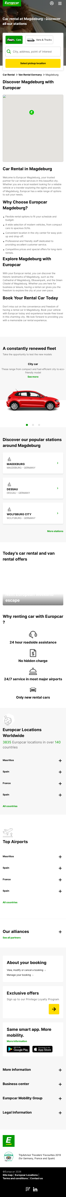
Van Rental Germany (30, 74)
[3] (39, 425)
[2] (33, 425)
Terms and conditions (15, 1178)
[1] (27, 425)
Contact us (36, 1178)
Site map (8, 1174)
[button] (32, 112)
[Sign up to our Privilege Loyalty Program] (54, 1009)
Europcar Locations (26, 1174)
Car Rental (9, 74)
